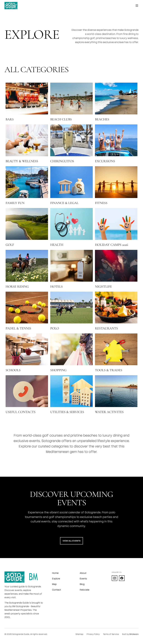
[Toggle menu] (137, 5)
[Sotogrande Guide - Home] (10, 5)
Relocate (84, 589)
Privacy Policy (93, 634)
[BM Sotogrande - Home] (33, 577)
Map (54, 584)
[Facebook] (122, 578)
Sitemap (79, 634)
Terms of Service (111, 634)
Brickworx (134, 634)
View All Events (71, 541)
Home (55, 573)
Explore (56, 578)
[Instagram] (114, 578)
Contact (56, 589)
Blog (82, 584)
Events (83, 578)
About (83, 573)
